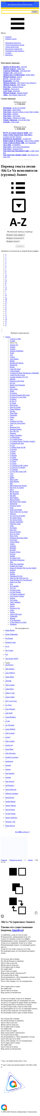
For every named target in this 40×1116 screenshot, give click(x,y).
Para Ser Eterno (15, 532)
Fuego (12, 417)
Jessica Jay (9, 745)
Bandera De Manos (16, 363)
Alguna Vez (14, 345)
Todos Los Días (15, 582)
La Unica (13, 463)
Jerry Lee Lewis (11, 701)
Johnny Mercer (10, 806)
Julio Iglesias (9, 669)
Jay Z (7, 646)
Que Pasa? (13, 540)
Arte (11, 355)
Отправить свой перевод (14, 51)
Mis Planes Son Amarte (18, 502)
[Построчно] (17, 896)
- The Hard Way (17, 71)
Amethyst (17, 930)
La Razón (13, 455)
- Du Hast (11, 81)
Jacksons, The (10, 822)
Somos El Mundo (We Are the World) (23, 568)
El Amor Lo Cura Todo (18, 397)
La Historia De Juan (17, 443)
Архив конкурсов (12, 47)
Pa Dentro (13, 528)
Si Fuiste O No (15, 558)
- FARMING (12, 145)
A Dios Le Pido (15, 339)
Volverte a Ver (15, 608)
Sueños (12, 572)
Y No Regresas (15, 620)
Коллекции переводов (13, 49)
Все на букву (22, 832)
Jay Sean (8, 705)
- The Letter (11, 116)
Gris (11, 425)
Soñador (13, 570)
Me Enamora (14, 494)
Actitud (12, 341)
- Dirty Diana (14, 85)
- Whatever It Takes (14, 118)
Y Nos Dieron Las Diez (18, 622)
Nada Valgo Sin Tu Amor (19, 512)
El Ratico (13, 399)
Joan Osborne (10, 709)
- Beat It (12, 77)
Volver (12, 606)
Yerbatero (13, 624)
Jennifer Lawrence (11, 757)
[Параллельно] (17, 879)
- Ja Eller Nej (17, 139)
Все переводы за (21, 160)
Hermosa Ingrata (15, 429)
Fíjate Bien (13, 413)
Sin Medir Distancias (17, 560)
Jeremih (8, 765)
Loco (11, 473)
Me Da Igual (14, 492)
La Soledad (14, 459)
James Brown (10, 826)
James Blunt (9, 677)
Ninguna (13, 514)
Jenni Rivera (9, 797)
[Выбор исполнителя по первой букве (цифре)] (18, 230)
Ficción (12, 411)
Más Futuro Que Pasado (18, 486)
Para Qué (13, 530)
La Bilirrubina (15, 437)
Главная (8, 37)
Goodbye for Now (16, 421)
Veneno (12, 598)
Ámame (12, 347)
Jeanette (8, 777)
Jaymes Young (10, 814)
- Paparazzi (11, 91)
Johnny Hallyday (11, 818)
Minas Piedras (15, 500)
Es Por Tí (13, 401)
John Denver (9, 781)
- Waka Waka (18, 75)
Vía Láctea (13, 600)
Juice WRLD (10, 673)
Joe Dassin (9, 638)
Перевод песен (11, 39)
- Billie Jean (14, 69)
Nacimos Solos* (15, 506)
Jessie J (7, 737)
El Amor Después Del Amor (20, 395)
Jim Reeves (9, 665)
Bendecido (13, 365)
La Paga (13, 451)
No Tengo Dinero (16, 520)
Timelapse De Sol (16, 576)
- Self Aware (12, 73)
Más (11, 484)
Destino (12, 387)
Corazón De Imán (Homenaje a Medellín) (24, 373)
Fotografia (13, 415)
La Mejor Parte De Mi (17, 447)
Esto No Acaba (15, 407)
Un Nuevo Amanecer (17, 594)
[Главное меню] (17, 31)
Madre (12, 477)
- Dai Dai (15, 67)
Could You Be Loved (17, 375)
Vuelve (12, 612)
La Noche (13, 449)
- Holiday (10, 114)
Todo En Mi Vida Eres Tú (19, 578)
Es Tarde (13, 403)
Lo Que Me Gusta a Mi (18, 471)
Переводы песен (16, 860)
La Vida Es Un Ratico (17, 467)
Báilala (12, 361)
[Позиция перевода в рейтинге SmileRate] (2, 917)
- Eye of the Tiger (16, 120)
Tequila (12, 574)
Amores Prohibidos (16, 351)
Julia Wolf (8, 713)
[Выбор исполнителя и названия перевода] (18, 195)
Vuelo (12, 610)
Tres (11, 584)
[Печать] (36, 914)
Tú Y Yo (13, 588)
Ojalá (12, 526)
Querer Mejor (14, 542)
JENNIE (8, 681)
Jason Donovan (10, 789)
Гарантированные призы (14, 45)
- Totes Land (11, 122)
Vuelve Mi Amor (16, 614)
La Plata (13, 453)
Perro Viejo (14, 536)
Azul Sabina (14, 359)
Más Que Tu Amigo (17, 488)
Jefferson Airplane (11, 793)
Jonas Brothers (10, 717)
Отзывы (8, 53)
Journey (8, 769)
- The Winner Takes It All (14, 95)
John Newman (10, 753)
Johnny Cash (9, 693)
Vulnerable (13, 616)
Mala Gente (14, 479)
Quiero (12, 544)
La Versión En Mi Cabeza (19, 465)
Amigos (12, 349)
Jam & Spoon (10, 810)
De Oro (12, 383)
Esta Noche (14, 405)
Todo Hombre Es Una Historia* (21, 580)
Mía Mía (13, 496)
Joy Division (9, 725)
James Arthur (10, 697)
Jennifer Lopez (10, 642)
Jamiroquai (9, 761)
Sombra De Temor (16, 566)
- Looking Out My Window (18, 136)
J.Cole (7, 721)
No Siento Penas (15, 518)
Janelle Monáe (10, 801)
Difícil (12, 391)
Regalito (13, 550)
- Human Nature (15, 93)
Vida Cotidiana (15, 602)
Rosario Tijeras (15, 552)
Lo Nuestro (14, 469)
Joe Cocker (9, 650)
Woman (12, 618)
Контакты (9, 55)
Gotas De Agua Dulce (17, 423)
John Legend (9, 733)
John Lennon (10, 685)
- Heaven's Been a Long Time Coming (21, 112)
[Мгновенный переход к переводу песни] (18, 212)
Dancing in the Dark (17, 381)
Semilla (12, 556)
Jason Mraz (9, 749)
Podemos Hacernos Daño (19, 538)
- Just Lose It (11, 89)
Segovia (12, 554)
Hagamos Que (15, 427)
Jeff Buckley (9, 785)
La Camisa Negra (16, 439)
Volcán (12, 604)
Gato (11, 419)
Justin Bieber (9, 630)
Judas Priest (9, 689)
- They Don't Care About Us (19, 83)
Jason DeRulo (10, 729)
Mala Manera (14, 481)
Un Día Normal (15, 592)
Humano (13, 433)
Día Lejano (14, 389)
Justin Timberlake (11, 634)
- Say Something (19, 143)
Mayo (12, 490)
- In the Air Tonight (14, 108)
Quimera (13, 546)
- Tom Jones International (16, 147)
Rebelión (13, 548)
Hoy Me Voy (14, 431)
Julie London (10, 741)
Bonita (12, 367)
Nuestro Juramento (16, 522)
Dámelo (12, 379)
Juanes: (7, 337)
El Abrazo (13, 393)
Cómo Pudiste (15, 371)
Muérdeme (13, 504)
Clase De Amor (15, 369)
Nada (12, 508)
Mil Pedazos (14, 498)
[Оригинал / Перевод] (17, 914)
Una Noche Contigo (17, 596)
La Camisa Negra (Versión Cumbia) (22, 441)
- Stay (18, 133)
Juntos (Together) (16, 435)
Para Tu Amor (15, 534)
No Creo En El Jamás (17, 516)
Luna (11, 475)
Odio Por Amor (15, 524)
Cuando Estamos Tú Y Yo (19, 377)
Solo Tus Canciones (17, 564)
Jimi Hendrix (9, 773)
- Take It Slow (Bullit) (21, 141)
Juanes (30, 860)
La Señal (13, 457)
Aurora (12, 357)
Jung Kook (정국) (11, 659)
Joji (6, 654)
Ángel (12, 353)
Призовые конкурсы (13, 43)
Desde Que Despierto (17, 385)
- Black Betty (12, 110)
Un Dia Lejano (15, 590)
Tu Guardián (14, 586)
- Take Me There (11, 79)
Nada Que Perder (16, 510)
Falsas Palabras (15, 409)
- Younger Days (13, 149)
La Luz (12, 445)
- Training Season (13, 87)
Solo (11, 562)
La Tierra (13, 461)
